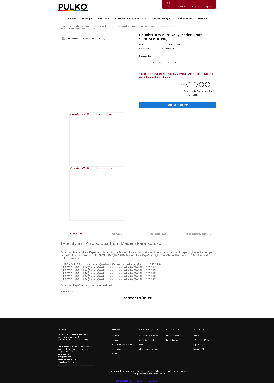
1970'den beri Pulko (201, 340)
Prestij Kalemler (172, 340)
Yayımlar (115, 335)
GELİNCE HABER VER (177, 105)
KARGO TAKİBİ (199, 349)
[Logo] (73, 7)
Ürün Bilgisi (76, 234)
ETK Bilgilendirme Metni (148, 349)
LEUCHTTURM (172, 44)
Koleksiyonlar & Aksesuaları (123, 344)
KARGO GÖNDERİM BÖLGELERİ (198, 234)
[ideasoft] (122, 381)
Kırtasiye (115, 340)
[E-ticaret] (136, 381)
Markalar (115, 353)
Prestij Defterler (172, 335)
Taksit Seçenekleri (157, 234)
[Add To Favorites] (198, 95)
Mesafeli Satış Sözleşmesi (149, 335)
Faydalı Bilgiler (199, 344)
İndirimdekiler (117, 349)
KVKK (141, 344)
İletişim (196, 335)
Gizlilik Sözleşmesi (146, 340)
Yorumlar (117, 234)
